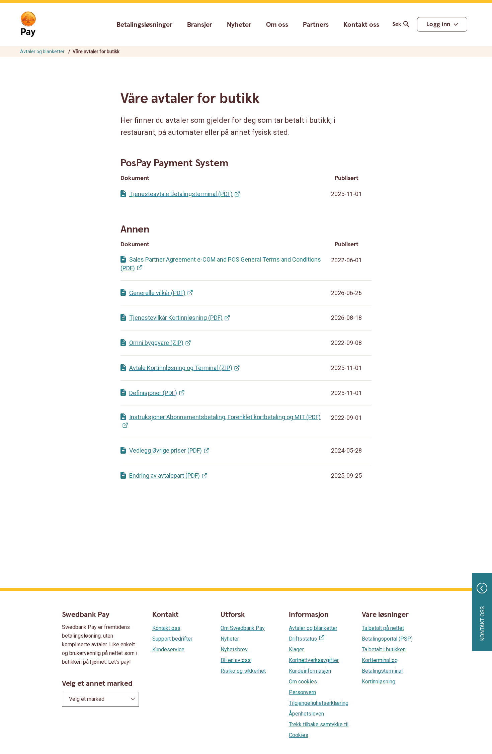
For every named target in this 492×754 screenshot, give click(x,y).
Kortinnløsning (378, 681)
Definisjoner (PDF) (153, 392)
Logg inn (438, 24)
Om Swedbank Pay (243, 628)
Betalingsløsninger (144, 24)
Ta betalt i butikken (384, 649)
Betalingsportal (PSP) (387, 639)
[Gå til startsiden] (28, 24)
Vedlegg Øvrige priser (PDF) (165, 450)
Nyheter (239, 24)
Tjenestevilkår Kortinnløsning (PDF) (176, 317)
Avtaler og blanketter (42, 51)
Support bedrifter (172, 639)
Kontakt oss (361, 25)
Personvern (302, 692)
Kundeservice (168, 649)
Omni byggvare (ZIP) (156, 342)
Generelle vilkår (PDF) (157, 292)
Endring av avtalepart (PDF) (164, 475)
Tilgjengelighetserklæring (318, 703)
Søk (396, 24)
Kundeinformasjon (310, 671)
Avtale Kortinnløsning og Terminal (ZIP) (180, 367)
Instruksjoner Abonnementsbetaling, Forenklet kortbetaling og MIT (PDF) (225, 416)
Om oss (277, 24)
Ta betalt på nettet (383, 628)
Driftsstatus (303, 639)
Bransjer (199, 24)
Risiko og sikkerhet (243, 671)
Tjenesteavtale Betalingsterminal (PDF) (181, 193)
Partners (316, 24)
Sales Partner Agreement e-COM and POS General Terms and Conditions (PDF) (220, 264)
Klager (296, 649)
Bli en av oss (236, 660)
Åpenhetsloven (306, 714)
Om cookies (303, 681)
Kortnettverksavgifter (314, 660)
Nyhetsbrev (234, 649)
